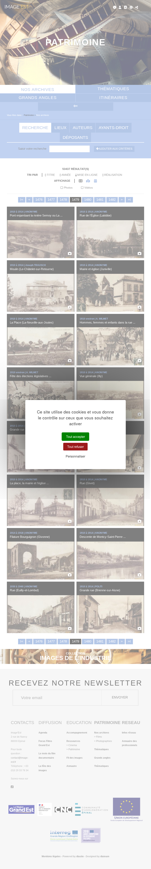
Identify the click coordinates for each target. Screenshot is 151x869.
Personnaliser (75, 456)
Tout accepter (75, 436)
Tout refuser (75, 446)
